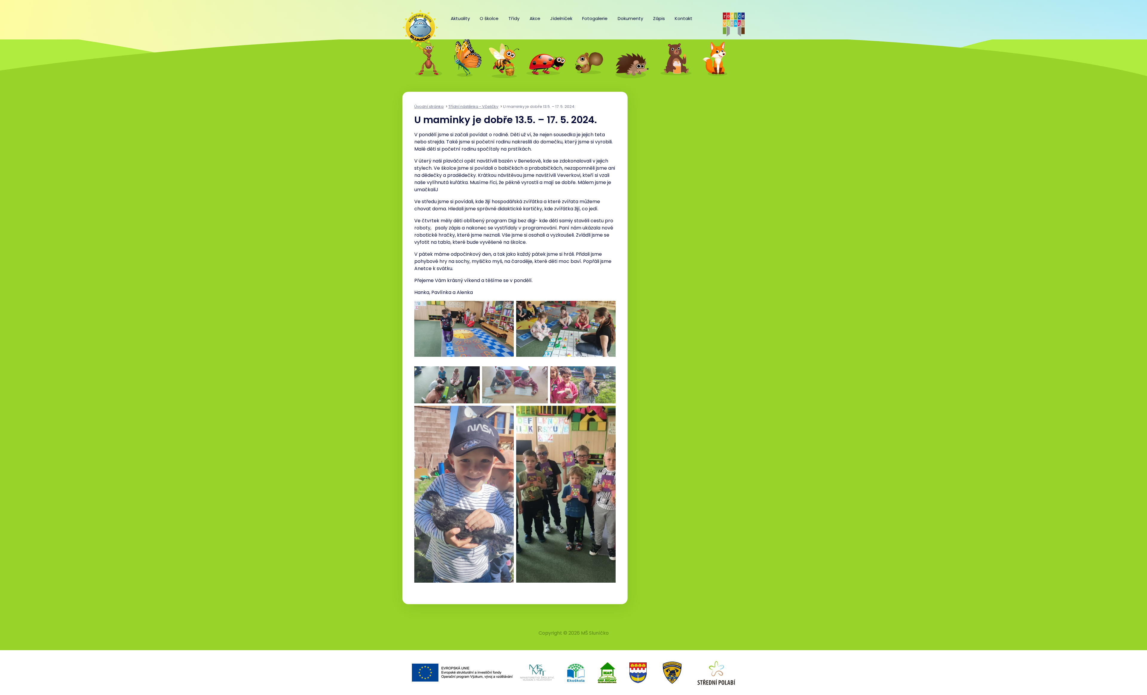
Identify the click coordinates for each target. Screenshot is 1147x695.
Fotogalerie (595, 18)
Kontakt (683, 18)
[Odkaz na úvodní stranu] (417, 24)
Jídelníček (561, 18)
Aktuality (460, 18)
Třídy (513, 18)
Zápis (659, 18)
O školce (489, 18)
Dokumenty (630, 18)
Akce (535, 18)
